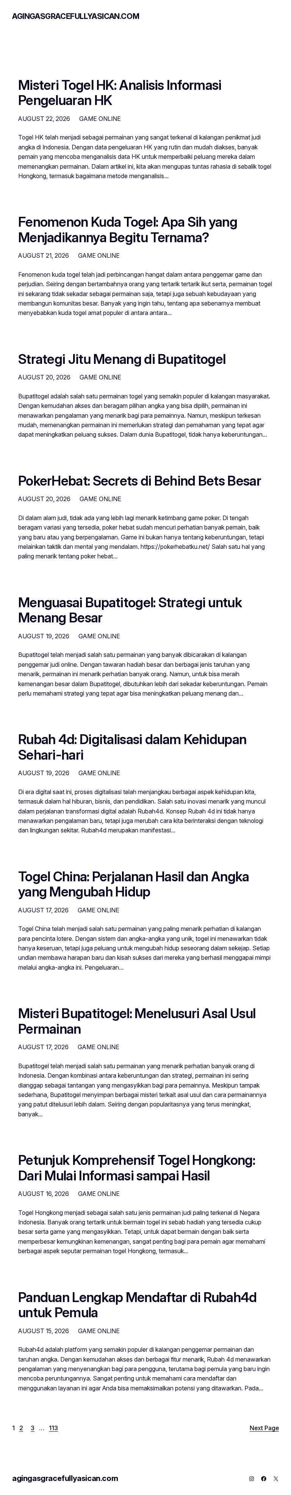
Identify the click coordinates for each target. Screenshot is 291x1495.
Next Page (264, 1428)
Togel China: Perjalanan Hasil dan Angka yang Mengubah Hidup (133, 884)
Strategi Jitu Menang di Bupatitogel (121, 359)
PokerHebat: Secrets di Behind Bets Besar (139, 480)
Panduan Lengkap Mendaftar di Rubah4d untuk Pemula (137, 1305)
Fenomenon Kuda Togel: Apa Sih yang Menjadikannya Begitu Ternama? (127, 229)
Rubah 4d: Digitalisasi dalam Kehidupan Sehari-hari (132, 747)
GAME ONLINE (100, 118)
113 (53, 1428)
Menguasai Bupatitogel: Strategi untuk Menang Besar (130, 610)
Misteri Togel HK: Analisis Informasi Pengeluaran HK (120, 92)
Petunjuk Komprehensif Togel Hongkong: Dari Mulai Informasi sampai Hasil (136, 1167)
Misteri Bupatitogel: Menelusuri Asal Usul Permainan (136, 1021)
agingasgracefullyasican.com (75, 16)
